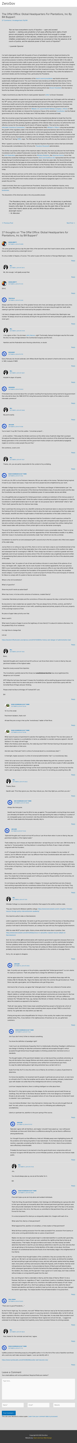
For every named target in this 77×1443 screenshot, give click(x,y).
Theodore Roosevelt (42, 146)
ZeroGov (8, 3)
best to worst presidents (44, 78)
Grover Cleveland (55, 88)
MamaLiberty (12, 242)
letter (47, 95)
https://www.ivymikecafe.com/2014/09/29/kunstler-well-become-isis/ (25, 1360)
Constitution (61, 111)
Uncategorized (17, 20)
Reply (73, 261)
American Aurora (58, 155)
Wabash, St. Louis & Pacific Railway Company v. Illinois (49, 109)
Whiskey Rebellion (43, 155)
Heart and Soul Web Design (42, 1438)
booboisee (5, 190)
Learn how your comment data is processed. (43, 1416)
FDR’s (19, 139)
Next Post (71, 223)
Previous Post (7, 223)
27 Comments (6, 20)
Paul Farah (12, 1299)
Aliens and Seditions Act (47, 158)
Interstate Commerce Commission (13, 127)
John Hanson (30, 335)
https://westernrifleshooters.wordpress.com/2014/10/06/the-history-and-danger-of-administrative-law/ (36, 640)
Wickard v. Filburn (53, 127)
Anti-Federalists (9, 155)
